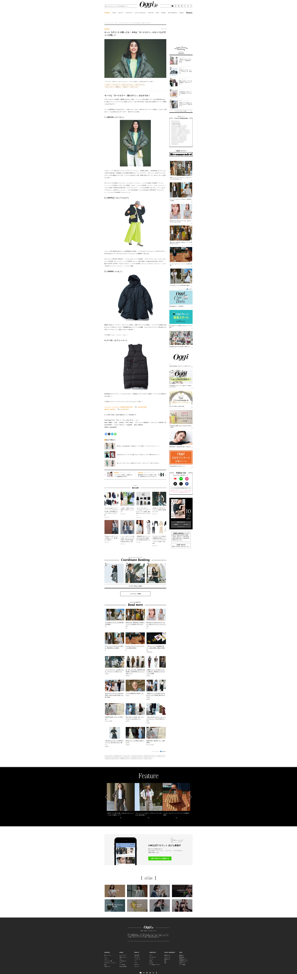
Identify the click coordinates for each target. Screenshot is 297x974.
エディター (175, 144)
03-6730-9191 (125, 409)
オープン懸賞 (182, 964)
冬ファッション (109, 86)
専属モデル (118, 86)
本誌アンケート (182, 962)
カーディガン (183, 139)
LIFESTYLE (129, 12)
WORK (114, 12)
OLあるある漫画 (122, 966)
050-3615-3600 (142, 407)
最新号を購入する (181, 522)
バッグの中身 (122, 964)
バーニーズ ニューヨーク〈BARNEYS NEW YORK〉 (118, 407)
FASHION (107, 12)
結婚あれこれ (167, 959)
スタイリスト (183, 137)
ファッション (110, 22)
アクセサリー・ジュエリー (110, 962)
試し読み (186, 524)
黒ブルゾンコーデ (125, 758)
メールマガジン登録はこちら (181, 488)
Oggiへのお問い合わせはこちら (180, 546)
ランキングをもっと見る (135, 586)
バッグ (174, 132)
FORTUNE (151, 12)
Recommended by (156, 751)
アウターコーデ (118, 756)
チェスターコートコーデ (137, 758)
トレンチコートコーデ (136, 756)
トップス (187, 132)
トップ (105, 22)
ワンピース (175, 139)
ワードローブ (182, 128)
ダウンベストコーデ (140, 84)
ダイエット (136, 966)
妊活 (165, 960)
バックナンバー (181, 526)
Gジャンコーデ (148, 758)
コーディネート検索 (135, 593)
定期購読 (176, 524)
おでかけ (151, 962)
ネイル (135, 962)
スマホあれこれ (122, 960)
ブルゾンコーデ (161, 756)
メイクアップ (137, 959)
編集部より (181, 955)
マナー (120, 962)
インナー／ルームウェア (178, 141)
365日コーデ (107, 966)
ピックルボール (152, 957)
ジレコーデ (126, 756)
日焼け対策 (136, 955)
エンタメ (151, 959)
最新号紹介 (181, 957)
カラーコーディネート (184, 130)
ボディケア (136, 964)
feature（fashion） (177, 123)
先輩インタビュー (123, 957)
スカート (174, 130)
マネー (120, 959)
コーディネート (116, 84)
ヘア (135, 960)
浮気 (165, 962)
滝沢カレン (126, 86)
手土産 (150, 960)
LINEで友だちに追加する (160, 858)
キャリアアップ (122, 955)
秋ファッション (134, 86)
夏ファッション (107, 955)
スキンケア (136, 957)
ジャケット (175, 137)
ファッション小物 (176, 126)
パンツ (184, 126)
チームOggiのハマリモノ (154, 964)
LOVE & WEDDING (140, 12)
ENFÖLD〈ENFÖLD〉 (110, 409)
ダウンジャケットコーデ (124, 22)
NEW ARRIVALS (172, 12)
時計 (105, 964)
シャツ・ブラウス (176, 135)
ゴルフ (150, 955)
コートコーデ (109, 756)
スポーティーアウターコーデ (112, 758)
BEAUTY (120, 12)
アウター (116, 22)
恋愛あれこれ (167, 955)
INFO (157, 12)
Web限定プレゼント (183, 960)
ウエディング (167, 957)
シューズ (174, 128)
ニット (184, 135)
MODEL (163, 12)
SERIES (181, 12)
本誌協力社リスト (183, 959)
